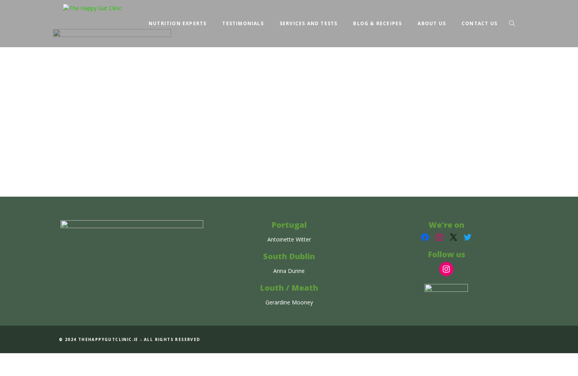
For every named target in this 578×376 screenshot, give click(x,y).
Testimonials (242, 23)
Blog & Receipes (377, 23)
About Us (432, 23)
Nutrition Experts (177, 23)
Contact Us (479, 23)
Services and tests (309, 23)
